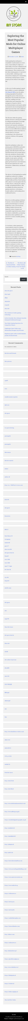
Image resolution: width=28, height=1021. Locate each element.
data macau (8, 452)
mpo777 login (8, 566)
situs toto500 (8, 549)
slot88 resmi (8, 588)
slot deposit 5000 (10, 92)
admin (22, 56)
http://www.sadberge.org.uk (12, 811)
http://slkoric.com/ (10, 934)
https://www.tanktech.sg (11, 885)
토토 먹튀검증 (8, 684)
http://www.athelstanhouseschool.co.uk (15, 803)
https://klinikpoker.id (10, 975)
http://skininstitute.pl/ (11, 951)
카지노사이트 (8, 756)
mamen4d (7, 542)
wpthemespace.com (19, 1018)
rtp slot (7, 577)
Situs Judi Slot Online (10, 1000)
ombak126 (7, 764)
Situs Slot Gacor (9, 627)
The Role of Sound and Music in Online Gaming (11, 264)
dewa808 (7, 668)
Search (6, 276)
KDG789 (7, 499)
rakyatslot (7, 301)
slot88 (6, 651)
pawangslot (8, 436)
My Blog (18, 256)
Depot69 (7, 581)
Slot (6, 717)
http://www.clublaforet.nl (11, 967)
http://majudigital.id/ (10, 836)
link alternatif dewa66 (10, 353)
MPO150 (7, 405)
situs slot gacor (9, 290)
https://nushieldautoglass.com (13, 918)
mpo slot (7, 676)
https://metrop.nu (9, 901)
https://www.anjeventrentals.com (13, 877)
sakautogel (7, 700)
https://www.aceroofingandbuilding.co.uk (15, 869)
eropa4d (7, 305)
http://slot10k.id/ (9, 789)
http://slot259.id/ (9, 781)
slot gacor (7, 413)
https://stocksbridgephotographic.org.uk (15, 820)
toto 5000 (7, 559)
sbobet (6, 469)
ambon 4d (7, 477)
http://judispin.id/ (9, 844)
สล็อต (6, 298)
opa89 (6, 380)
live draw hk (8, 569)
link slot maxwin (9, 460)
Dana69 (7, 556)
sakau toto (7, 740)
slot (6, 610)
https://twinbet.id (9, 983)
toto (6, 388)
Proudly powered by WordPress (14, 1017)
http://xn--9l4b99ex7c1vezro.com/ (14, 485)
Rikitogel (7, 692)
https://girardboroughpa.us (12, 959)
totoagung (7, 539)
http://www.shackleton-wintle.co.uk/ (14, 731)
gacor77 (7, 546)
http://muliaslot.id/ (10, 828)
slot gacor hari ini (9, 552)
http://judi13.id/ (9, 852)
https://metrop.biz (10, 910)
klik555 (6, 529)
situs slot (7, 308)
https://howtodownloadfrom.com (13, 861)
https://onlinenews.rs (10, 893)
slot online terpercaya (10, 660)
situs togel (7, 294)
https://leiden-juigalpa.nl (11, 991)
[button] (25, 2)
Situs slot (7, 643)
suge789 (7, 619)
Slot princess (8, 361)
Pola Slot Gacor (9, 772)
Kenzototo (7, 516)
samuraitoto (8, 748)
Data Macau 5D (8, 536)
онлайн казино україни (11, 397)
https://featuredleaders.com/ (12, 926)
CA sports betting (9, 428)
